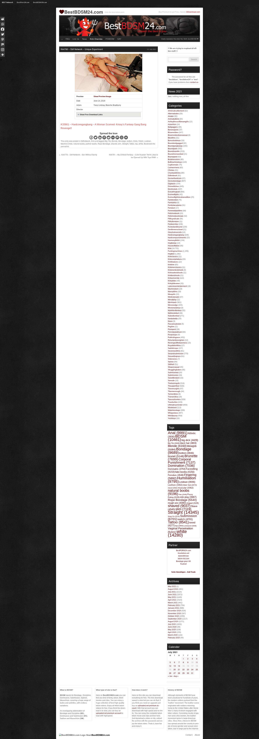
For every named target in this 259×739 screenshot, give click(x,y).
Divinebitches (173, 186)
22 (183, 669)
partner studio (91, 143)
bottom (129, 141)
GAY (119, 38)
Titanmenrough (174, 391)
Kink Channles (96, 38)
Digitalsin (172, 184)
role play (188, 497)
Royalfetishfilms (174, 345)
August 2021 (173, 589)
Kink (93, 141)
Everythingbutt (174, 192)
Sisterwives (172, 359)
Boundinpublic (174, 151)
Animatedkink (173, 119)
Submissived (173, 372)
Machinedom (173, 289)
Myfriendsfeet (173, 313)
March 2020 (173, 635)
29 (183, 673)
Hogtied (171, 254)
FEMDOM (110, 38)
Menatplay (172, 300)
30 (188, 673)
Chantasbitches (174, 173)
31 (192, 673)
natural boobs (79, 143)
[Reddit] (108, 137)
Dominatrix (176, 469)
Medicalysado (173, 297)
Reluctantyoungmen (176, 340)
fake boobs (184, 471)
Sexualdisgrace (174, 356)
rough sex (177, 503)
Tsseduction (173, 402)
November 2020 (174, 613)
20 (175, 669)
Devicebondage (174, 181)
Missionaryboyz (174, 308)
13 (175, 666)
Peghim (171, 327)
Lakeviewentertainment (177, 286)
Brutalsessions (174, 159)
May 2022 (172, 586)
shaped (192, 503)
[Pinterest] (104, 137)
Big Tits (108, 141)
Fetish (140, 141)
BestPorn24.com (23, 2)
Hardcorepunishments (177, 238)
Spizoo (171, 362)
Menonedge (173, 305)
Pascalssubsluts (174, 324)
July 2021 (172, 592)
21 (179, 669)
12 (170, 666)
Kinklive (171, 265)
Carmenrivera (173, 167)
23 (188, 669)
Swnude (171, 381)
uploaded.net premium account (108, 713)
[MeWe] (113, 137)
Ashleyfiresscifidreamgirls (178, 122)
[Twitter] (95, 137)
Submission (182, 517)
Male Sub (190, 485)
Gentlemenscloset (175, 230)
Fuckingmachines (175, 251)
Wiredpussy (172, 416)
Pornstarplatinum (175, 332)
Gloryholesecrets (175, 232)
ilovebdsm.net (183, 553)
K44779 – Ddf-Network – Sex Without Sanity (78, 154)
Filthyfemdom (173, 221)
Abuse (197, 735)
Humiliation (182, 480)
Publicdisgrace (174, 337)
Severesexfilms (174, 351)
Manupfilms (172, 292)
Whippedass (173, 413)
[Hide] (1, 60)
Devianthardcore (175, 178)
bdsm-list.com (183, 559)
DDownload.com (193, 12)
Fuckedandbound (175, 227)
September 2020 (175, 619)
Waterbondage (174, 410)
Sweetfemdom (174, 378)
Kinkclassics (173, 256)
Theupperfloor (173, 386)
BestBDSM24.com (40, 2)
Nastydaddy (173, 319)
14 (179, 666)
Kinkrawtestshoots (175, 273)
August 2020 (173, 621)
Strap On (174, 516)
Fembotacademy (175, 205)
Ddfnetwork (85, 141)
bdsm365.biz (183, 556)
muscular (186, 488)
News (84, 38)
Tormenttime (173, 394)
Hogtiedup (172, 243)
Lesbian (147, 141)
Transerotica (173, 397)
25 (197, 669)
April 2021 (172, 600)
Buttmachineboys (175, 162)
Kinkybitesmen (174, 283)
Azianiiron (172, 124)
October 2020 (173, 616)
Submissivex (173, 375)
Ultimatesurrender (175, 405)
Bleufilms (171, 138)
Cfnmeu (171, 170)
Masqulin (171, 294)
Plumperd (172, 329)
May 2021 (172, 597)
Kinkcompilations (175, 259)
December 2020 (174, 611)
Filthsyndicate (173, 219)
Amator (171, 116)
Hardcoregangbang (176, 235)
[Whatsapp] (122, 137)
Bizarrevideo (173, 132)
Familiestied (173, 200)
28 (179, 673)
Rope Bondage (104, 143)
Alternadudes (173, 114)
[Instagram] (2, 49)
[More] (126, 137)
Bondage (122, 141)
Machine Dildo (67, 143)
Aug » (176, 676)
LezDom (175, 485)
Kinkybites (172, 281)
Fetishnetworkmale (175, 216)
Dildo (135, 141)
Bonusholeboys (174, 140)
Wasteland (172, 408)
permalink (65, 146)
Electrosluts (172, 189)
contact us (194, 82)
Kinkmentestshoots (175, 270)
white (141, 143)
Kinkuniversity (173, 278)
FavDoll (183, 564)
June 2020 (172, 627)
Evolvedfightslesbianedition (179, 197)
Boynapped (172, 157)
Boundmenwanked (175, 154)
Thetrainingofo (174, 383)
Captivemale (173, 165)
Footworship (173, 224)
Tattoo (131, 143)
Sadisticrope (173, 348)
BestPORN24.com (183, 550)
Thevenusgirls (173, 389)
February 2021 (174, 605)
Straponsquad (173, 367)
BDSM (177, 438)
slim (119, 143)
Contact (189, 735)
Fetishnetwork (173, 213)
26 (170, 673)
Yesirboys (172, 418)
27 (175, 673)
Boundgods (172, 149)
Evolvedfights (173, 194)
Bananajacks (173, 130)
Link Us (76, 38)
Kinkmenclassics (175, 267)
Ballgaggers (173, 127)
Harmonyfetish (174, 240)
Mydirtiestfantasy (175, 310)
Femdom (176, 475)
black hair (188, 443)
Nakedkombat (173, 316)
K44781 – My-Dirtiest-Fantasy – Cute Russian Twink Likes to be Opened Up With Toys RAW (133, 156)
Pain (183, 494)
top (136, 143)
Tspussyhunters (174, 399)
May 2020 (172, 630)
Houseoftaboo (173, 246)
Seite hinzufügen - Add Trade (183, 572)
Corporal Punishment (181, 460)
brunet (176, 456)
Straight (125, 143)
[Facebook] (91, 137)
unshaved (190, 526)
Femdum (171, 208)
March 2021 (173, 603)
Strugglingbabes (174, 370)
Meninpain (172, 302)
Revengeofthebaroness (177, 343)
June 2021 (172, 595)
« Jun (170, 676)
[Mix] (117, 137)
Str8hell (171, 364)
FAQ (68, 38)
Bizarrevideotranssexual (178, 135)
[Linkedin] (100, 137)
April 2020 (172, 632)
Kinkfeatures (173, 262)
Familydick (172, 203)
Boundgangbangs (175, 146)
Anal (177, 433)
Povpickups (172, 335)
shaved (114, 143)
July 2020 (172, 624)
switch (185, 519)
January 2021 (173, 608)
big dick (190, 440)
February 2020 (174, 638)
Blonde (115, 141)
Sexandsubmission (175, 354)
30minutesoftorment (176, 111)
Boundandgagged (175, 143)
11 (197, 662)
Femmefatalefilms (175, 211)
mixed (172, 488)
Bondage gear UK (183, 561)
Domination (181, 465)
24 (192, 669)
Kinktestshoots (174, 275)
